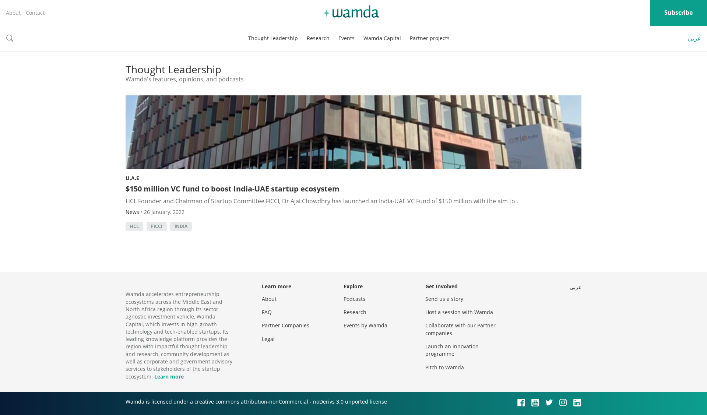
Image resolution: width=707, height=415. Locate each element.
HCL (134, 226)
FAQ (267, 312)
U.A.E (132, 178)
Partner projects (430, 38)
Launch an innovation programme (452, 350)
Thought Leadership (273, 38)
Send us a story (444, 298)
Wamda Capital (382, 38)
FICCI (156, 226)
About (13, 12)
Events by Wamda (365, 325)
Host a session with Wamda (459, 312)
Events (346, 38)
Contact (35, 12)
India (181, 226)
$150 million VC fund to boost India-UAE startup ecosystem (233, 189)
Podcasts (354, 298)
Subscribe (678, 12)
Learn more (169, 376)
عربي (694, 38)
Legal (268, 338)
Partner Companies (285, 325)
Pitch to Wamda (444, 367)
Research (318, 38)
